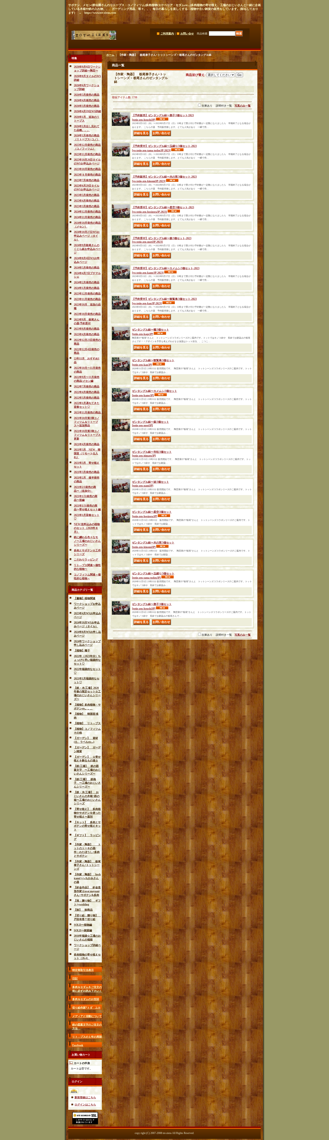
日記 (75, 978)
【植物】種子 (82, 650)
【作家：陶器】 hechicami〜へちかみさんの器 (87, 878)
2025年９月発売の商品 (87, 174)
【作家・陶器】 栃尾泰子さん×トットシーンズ (87, 865)
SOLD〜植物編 (83, 924)
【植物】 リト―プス (87, 723)
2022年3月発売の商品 (86, 397)
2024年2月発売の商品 (86, 282)
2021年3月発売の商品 (86, 472)
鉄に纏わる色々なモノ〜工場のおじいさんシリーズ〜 (87, 541)
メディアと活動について (87, 1016)
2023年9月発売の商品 (86, 328)
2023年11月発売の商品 (87, 299)
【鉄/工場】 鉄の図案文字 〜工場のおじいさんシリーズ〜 (87, 769)
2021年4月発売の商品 (86, 444)
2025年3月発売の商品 (86, 206)
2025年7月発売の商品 (86, 180)
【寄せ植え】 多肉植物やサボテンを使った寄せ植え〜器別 (87, 812)
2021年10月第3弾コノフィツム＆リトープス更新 (87, 434)
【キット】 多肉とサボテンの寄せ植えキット (87, 826)
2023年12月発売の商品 (87, 293)
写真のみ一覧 (243, 105)
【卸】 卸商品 (83, 909)
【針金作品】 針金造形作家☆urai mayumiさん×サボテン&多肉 (87, 891)
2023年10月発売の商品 (87, 314)
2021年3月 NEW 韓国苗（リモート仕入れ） (87, 453)
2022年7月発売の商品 (86, 386)
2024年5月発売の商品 (86, 267)
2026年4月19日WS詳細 (87, 111)
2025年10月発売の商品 (87, 169)
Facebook (77, 1045)
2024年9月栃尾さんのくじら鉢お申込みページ (87, 249)
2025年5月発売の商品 (86, 195)
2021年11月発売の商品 (88, 412)
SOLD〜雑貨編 (83, 930)
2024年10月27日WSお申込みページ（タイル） (87, 235)
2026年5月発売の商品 (86, 94)
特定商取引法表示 (83, 970)
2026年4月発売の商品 (86, 100)
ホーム (110, 54)
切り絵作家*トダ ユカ (86, 1007)
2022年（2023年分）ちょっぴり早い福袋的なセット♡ (87, 660)
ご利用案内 (167, 33)
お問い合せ (187, 33)
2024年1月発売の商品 (86, 288)
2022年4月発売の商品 (86, 392)
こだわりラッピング (86, 559)
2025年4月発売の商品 (86, 200)
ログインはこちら (85, 1104)
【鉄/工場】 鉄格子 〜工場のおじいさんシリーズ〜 (87, 783)
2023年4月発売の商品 (86, 334)
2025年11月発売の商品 (87, 154)
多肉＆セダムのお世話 (85, 999)
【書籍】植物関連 (84, 598)
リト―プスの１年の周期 (87, 1036)
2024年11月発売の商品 (87, 217)
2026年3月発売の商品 (86, 105)
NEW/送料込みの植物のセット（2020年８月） (87, 528)
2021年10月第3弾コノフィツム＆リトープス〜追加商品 (86, 421)
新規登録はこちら (85, 1097)
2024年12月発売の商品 (87, 211)
